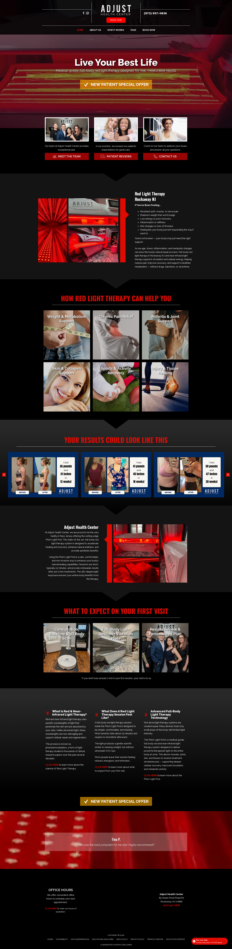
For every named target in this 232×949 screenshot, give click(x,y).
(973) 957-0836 (155, 13)
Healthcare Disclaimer (103, 939)
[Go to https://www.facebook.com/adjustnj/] (83, 13)
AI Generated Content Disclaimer (116, 945)
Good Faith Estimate (175, 939)
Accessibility (62, 939)
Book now (116, 20)
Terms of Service (155, 939)
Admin (50, 939)
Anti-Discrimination (80, 939)
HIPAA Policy (122, 939)
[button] (116, 84)
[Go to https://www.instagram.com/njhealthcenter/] (87, 13)
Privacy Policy (137, 939)
